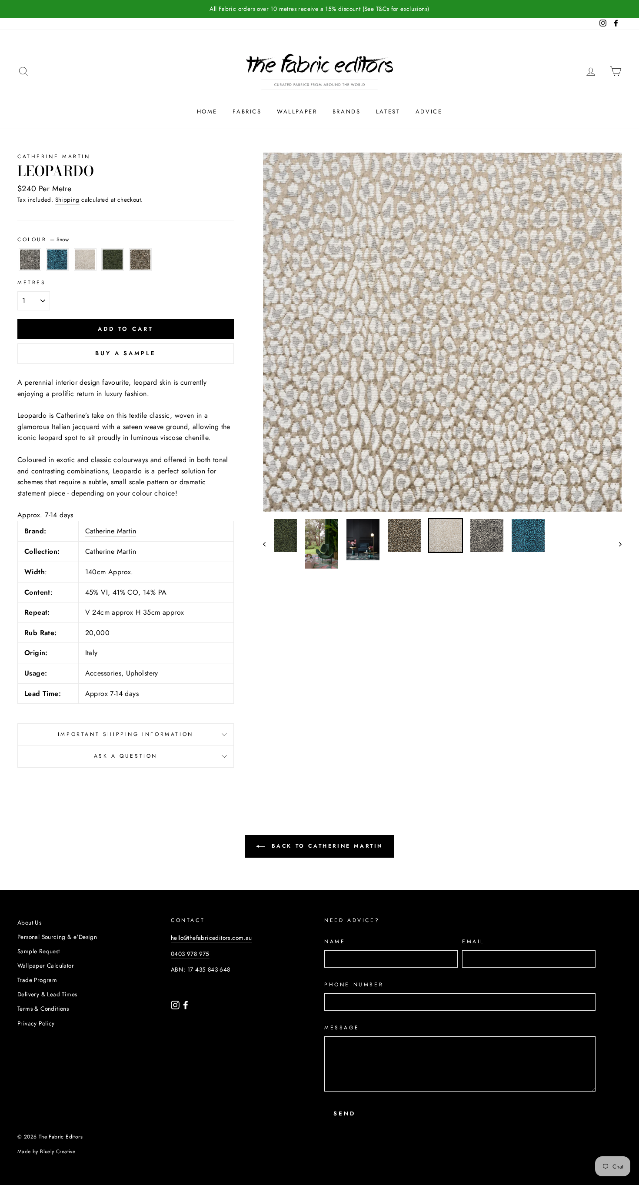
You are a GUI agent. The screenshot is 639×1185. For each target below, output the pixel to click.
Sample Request (38, 951)
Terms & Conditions (43, 1008)
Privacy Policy (36, 1023)
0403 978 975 (190, 953)
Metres (31, 282)
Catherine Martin (53, 156)
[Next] (616, 543)
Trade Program (37, 979)
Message (341, 1028)
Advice (429, 111)
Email (473, 941)
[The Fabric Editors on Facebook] (185, 1004)
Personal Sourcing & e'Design (57, 936)
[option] (442, 332)
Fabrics (247, 111)
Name (334, 941)
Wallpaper (297, 111)
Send (344, 1113)
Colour (43, 239)
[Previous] (268, 543)
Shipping (67, 199)
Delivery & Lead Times (47, 994)
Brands (347, 111)
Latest (388, 111)
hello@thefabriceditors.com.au (211, 937)
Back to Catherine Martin (325, 845)
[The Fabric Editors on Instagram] (176, 1004)
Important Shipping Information (125, 734)
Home (207, 111)
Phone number (353, 985)
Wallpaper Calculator (45, 965)
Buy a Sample (125, 353)
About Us (29, 922)
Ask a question (125, 756)
